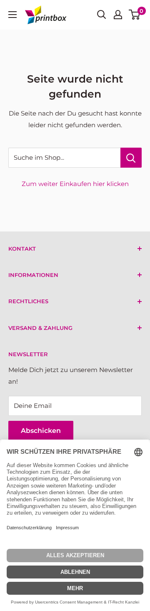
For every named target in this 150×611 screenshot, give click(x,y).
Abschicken (41, 431)
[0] (135, 15)
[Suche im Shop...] (131, 158)
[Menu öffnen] (12, 14)
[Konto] (118, 14)
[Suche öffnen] (101, 14)
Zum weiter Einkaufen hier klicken (75, 184)
